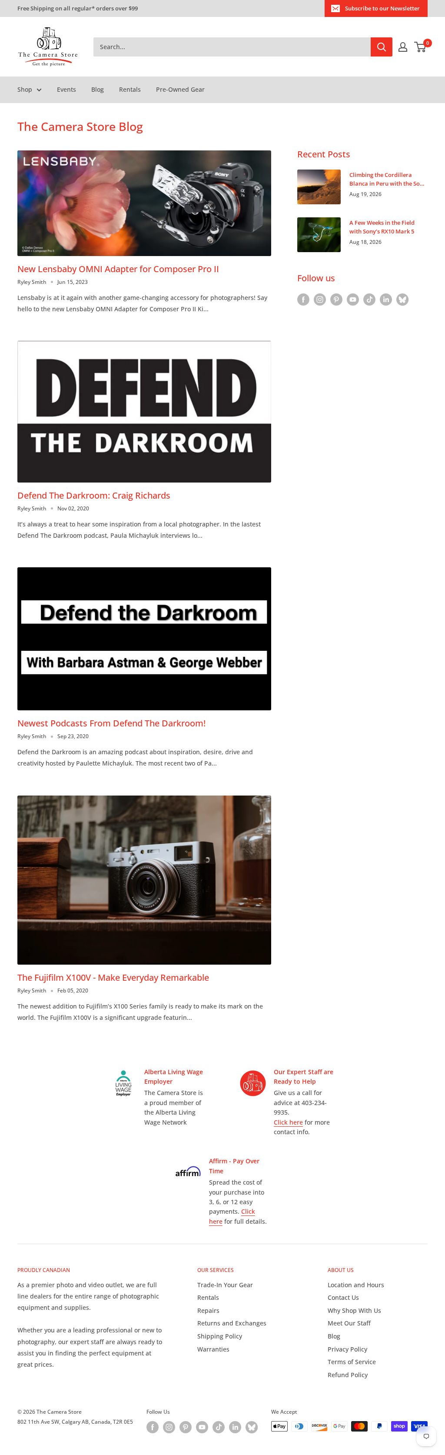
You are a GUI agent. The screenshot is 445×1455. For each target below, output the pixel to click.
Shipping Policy (219, 1336)
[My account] (403, 47)
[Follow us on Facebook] (303, 299)
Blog (97, 89)
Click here (288, 1122)
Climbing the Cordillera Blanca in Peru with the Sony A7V (387, 179)
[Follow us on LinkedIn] (386, 299)
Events (66, 89)
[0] (420, 47)
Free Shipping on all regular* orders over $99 (77, 8)
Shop (24, 89)
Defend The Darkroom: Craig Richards (93, 495)
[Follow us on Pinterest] (336, 299)
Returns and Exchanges (231, 1323)
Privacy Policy (347, 1349)
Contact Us (343, 1297)
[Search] (381, 47)
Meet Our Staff (349, 1323)
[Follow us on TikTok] (369, 299)
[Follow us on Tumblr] (402, 299)
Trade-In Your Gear (225, 1285)
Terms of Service (352, 1362)
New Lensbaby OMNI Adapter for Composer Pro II (118, 269)
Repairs (208, 1310)
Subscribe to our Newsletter (382, 8)
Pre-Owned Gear (180, 89)
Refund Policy (348, 1375)
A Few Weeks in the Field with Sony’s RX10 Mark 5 (382, 227)
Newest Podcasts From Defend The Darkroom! (111, 723)
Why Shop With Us (354, 1310)
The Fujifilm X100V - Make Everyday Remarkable (113, 977)
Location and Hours (356, 1285)
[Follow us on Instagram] (320, 299)
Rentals (130, 89)
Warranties (213, 1349)
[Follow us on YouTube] (353, 299)
